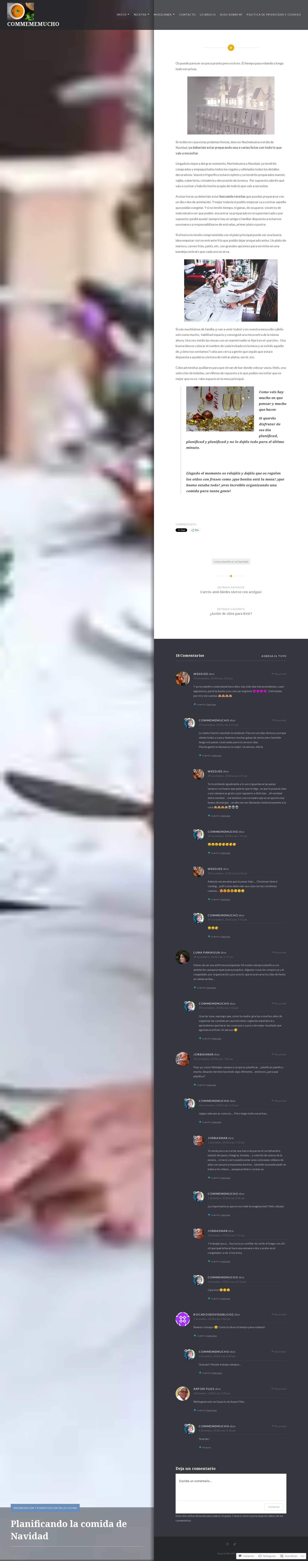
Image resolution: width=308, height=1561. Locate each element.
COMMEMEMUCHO (33, 24)
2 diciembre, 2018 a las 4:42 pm (217, 1356)
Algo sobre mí (231, 14)
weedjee (200, 673)
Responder (280, 673)
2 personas (211, 1335)
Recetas (140, 14)
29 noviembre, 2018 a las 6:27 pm (227, 775)
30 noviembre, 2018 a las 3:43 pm (218, 1105)
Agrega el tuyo (273, 655)
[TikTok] (235, 1544)
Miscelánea (163, 14)
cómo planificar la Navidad (231, 561)
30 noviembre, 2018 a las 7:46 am (213, 1058)
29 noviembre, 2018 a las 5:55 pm (218, 724)
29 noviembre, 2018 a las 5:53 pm (218, 1007)
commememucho (214, 720)
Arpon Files (203, 1388)
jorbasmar (203, 1054)
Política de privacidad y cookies (274, 14)
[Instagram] (227, 1544)
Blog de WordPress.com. (231, 1553)
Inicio (122, 14)
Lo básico (208, 14)
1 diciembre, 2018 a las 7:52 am (226, 1142)
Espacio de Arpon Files (230, 1401)
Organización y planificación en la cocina (45, 1508)
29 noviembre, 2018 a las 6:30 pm (227, 873)
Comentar (274, 1506)
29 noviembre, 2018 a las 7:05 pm (227, 836)
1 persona (211, 704)
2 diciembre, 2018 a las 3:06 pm (211, 1318)
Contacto (187, 14)
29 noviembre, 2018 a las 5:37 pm (213, 956)
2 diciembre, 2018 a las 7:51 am (226, 1235)
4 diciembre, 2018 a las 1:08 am (211, 1393)
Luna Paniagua (206, 952)
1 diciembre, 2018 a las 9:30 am (226, 1198)
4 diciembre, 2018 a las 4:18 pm (217, 1430)
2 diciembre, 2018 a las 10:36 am (227, 1281)
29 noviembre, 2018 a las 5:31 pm (213, 678)
